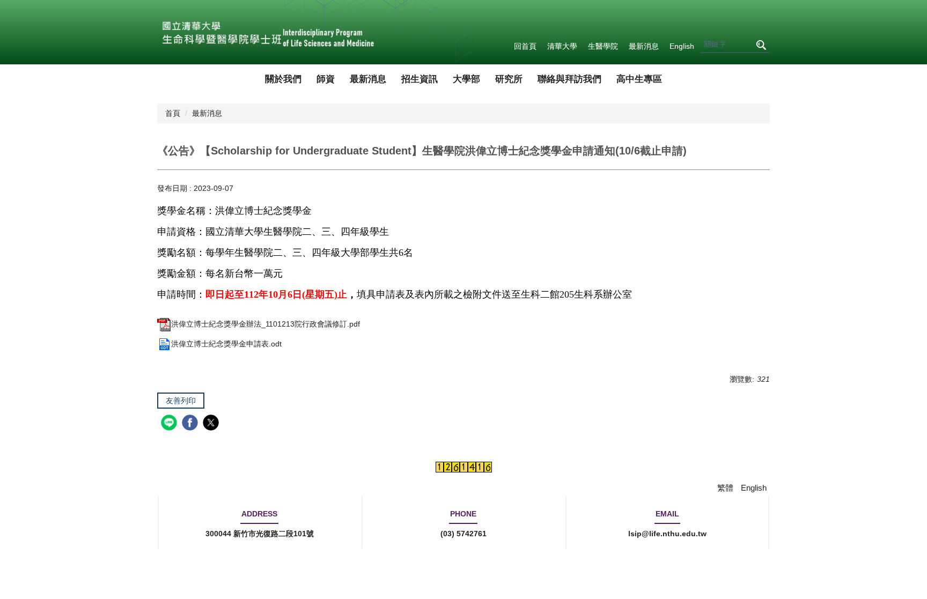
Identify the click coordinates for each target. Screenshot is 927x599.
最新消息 (644, 46)
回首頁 (525, 46)
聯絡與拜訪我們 (569, 79)
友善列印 (181, 400)
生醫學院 (603, 46)
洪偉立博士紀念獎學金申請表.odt (226, 343)
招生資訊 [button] (419, 79)
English (682, 46)
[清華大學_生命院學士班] (267, 32)
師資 (326, 79)
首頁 (172, 113)
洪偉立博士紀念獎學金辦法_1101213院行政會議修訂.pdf (265, 324)
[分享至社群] (170, 424)
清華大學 (562, 46)
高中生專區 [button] (639, 79)
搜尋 (760, 45)
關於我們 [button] (283, 79)
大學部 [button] (466, 79)
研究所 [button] (509, 79)
